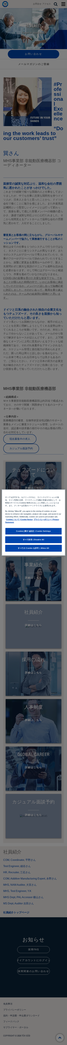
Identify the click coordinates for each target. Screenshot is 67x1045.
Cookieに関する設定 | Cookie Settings (33, 531)
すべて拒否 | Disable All (33, 540)
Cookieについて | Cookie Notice (19, 519)
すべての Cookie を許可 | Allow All (33, 548)
